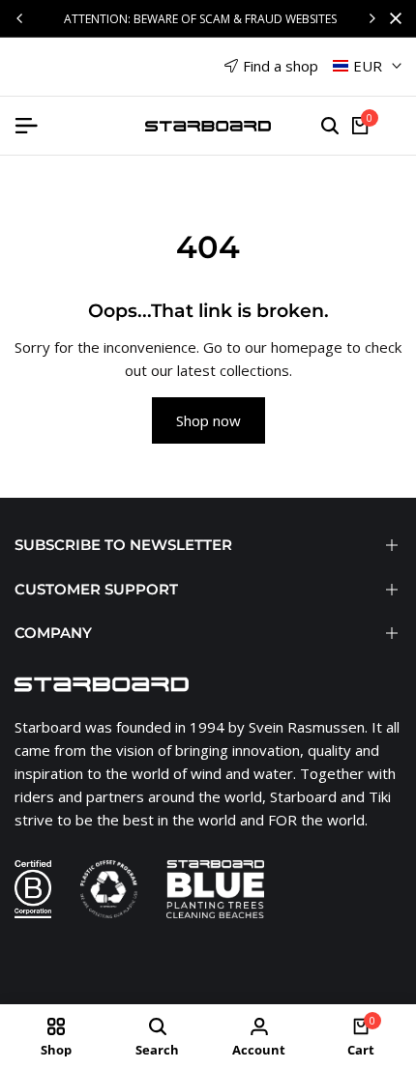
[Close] (391, 18)
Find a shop (280, 65)
